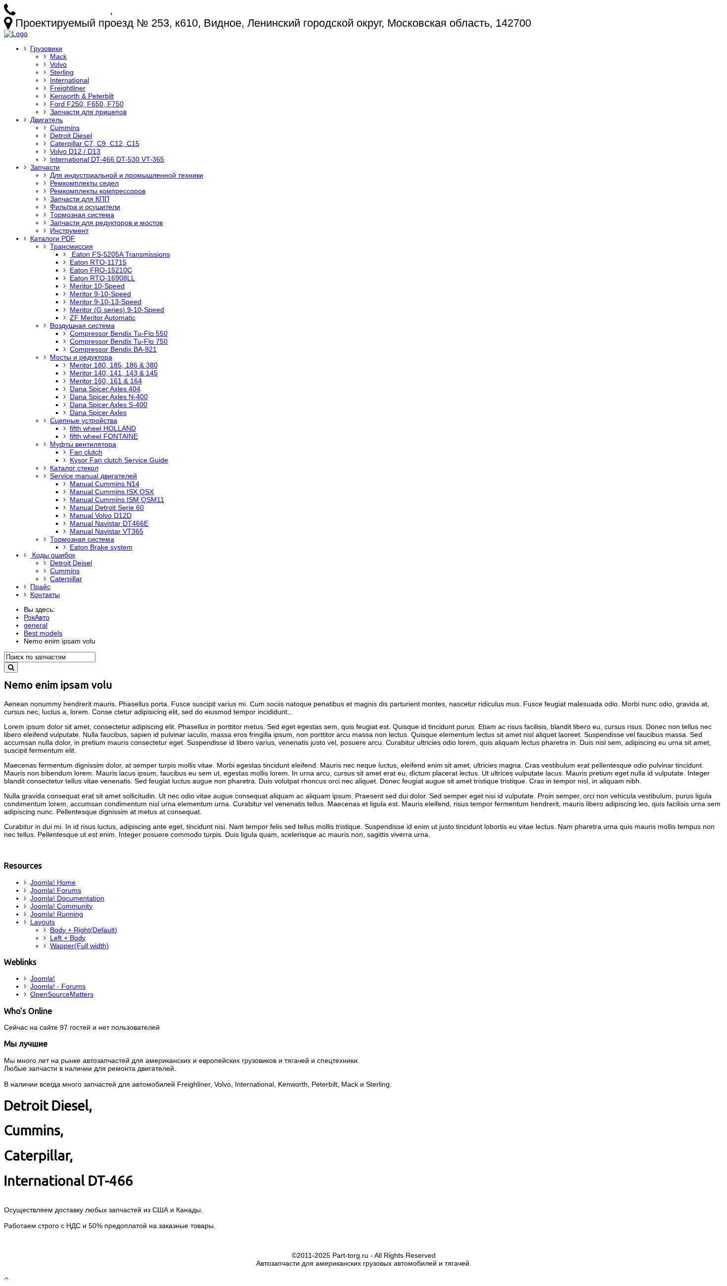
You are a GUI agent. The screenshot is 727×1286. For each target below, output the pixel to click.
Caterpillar (66, 579)
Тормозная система (82, 215)
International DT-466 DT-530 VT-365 (107, 159)
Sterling (62, 72)
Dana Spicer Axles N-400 (109, 397)
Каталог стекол (74, 468)
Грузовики (46, 48)
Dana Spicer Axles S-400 (108, 405)
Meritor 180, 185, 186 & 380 (114, 365)
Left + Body (68, 938)
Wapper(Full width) (79, 946)
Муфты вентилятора (83, 444)
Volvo (58, 64)
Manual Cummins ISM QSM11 (117, 500)
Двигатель (46, 120)
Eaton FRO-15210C (101, 270)
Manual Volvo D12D (101, 515)
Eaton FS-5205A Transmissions (120, 254)
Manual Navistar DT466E (109, 523)
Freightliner (68, 88)
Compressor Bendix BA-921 (113, 349)
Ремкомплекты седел (84, 183)
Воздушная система (82, 325)
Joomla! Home (53, 882)
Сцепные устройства (83, 420)
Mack (58, 56)
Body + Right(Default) (83, 930)
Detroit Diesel (71, 135)
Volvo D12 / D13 (75, 151)
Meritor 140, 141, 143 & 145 (114, 373)
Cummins (65, 128)
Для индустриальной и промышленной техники (126, 175)
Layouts (42, 922)
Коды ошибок (52, 555)
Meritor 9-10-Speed (100, 294)
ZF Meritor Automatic (103, 318)
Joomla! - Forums (58, 986)
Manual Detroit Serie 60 (107, 507)
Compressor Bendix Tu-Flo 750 (119, 341)
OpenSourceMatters (61, 994)
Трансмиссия (71, 246)
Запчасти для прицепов (88, 112)
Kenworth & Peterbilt (82, 96)
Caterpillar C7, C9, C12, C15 (94, 143)
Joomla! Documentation (67, 898)
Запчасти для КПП (79, 199)
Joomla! (42, 978)
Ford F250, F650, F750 (87, 104)
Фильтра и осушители (85, 207)
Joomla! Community (61, 906)
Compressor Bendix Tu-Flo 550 (119, 333)
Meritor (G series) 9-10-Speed (117, 310)
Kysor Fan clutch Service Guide (119, 460)
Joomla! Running (56, 914)
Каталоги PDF (52, 238)
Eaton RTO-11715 (98, 262)
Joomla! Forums (55, 890)
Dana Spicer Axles (98, 412)
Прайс (40, 587)
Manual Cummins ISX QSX (112, 492)
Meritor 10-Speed (97, 286)
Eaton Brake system (101, 547)
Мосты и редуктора (81, 357)
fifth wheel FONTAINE (104, 436)
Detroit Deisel (71, 563)
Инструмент (69, 230)
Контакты (45, 594)
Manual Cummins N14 (104, 484)
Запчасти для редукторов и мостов (106, 223)
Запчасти (45, 167)
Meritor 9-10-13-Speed (105, 302)
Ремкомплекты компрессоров (97, 191)
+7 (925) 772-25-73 (64, 10)
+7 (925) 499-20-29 (161, 10)
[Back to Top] (7, 1278)
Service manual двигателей (93, 476)
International (69, 80)
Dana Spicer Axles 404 (105, 389)
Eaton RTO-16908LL (102, 278)
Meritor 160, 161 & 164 (106, 381)
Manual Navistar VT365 (106, 531)
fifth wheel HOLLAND (103, 428)
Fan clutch (86, 452)
